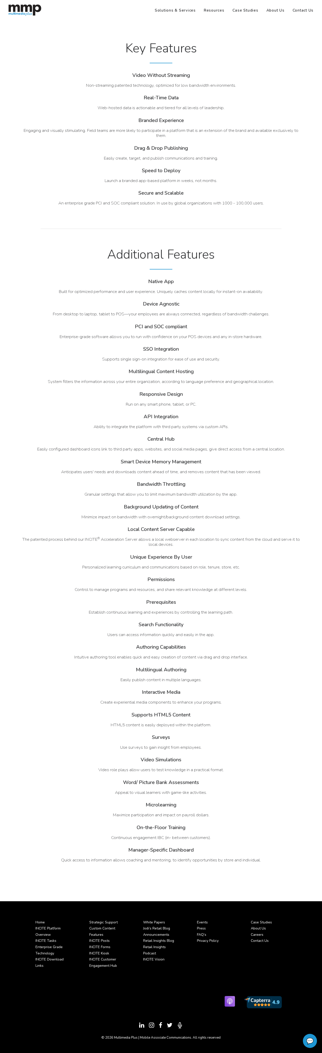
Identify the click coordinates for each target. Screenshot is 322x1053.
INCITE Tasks (45, 940)
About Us (275, 10)
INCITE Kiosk (99, 953)
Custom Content (102, 928)
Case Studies (245, 10)
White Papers (154, 922)
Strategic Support (103, 922)
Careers (257, 934)
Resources (214, 10)
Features (96, 934)
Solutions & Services (175, 10)
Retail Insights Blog (158, 940)
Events (202, 922)
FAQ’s (201, 934)
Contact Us (303, 10)
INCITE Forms (99, 947)
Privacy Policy (208, 940)
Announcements (156, 934)
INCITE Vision (154, 959)
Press (201, 928)
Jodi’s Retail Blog (156, 928)
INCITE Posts (99, 940)
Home (40, 922)
